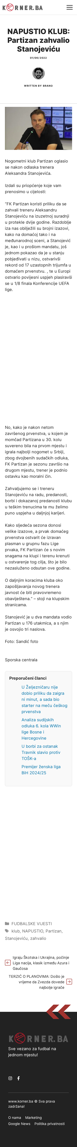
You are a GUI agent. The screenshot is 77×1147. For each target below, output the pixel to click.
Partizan (54, 931)
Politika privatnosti (49, 1124)
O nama (14, 1118)
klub (15, 931)
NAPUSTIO (32, 931)
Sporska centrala (21, 659)
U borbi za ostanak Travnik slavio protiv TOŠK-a (41, 752)
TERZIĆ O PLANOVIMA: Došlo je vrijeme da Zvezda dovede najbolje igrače (36, 982)
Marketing (33, 1118)
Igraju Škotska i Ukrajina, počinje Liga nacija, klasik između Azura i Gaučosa (41, 963)
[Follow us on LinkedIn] (18, 1078)
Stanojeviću (16, 938)
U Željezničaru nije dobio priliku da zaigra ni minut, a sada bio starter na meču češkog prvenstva (44, 699)
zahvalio (38, 938)
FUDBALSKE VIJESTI (31, 923)
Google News (19, 1124)
